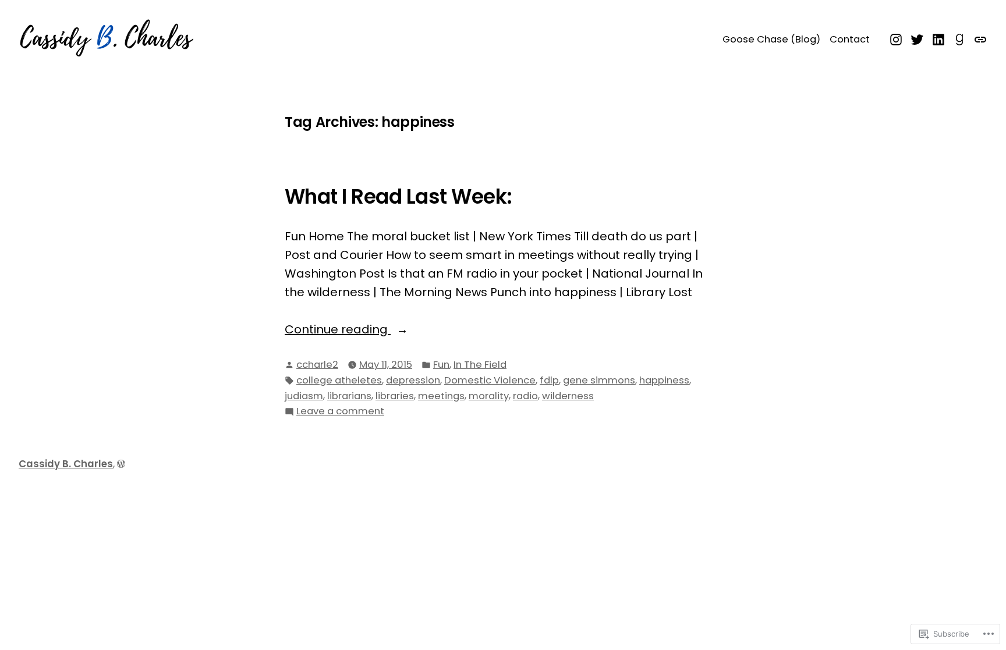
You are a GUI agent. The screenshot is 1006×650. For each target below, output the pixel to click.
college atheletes (339, 380)
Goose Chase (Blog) (771, 39)
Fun (441, 364)
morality (489, 396)
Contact (850, 39)
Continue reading (338, 330)
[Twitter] (917, 38)
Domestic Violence (490, 380)
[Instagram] (897, 38)
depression (413, 380)
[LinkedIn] (939, 38)
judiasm (304, 396)
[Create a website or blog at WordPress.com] (121, 464)
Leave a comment (340, 412)
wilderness (568, 396)
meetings (441, 396)
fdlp (549, 380)
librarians (349, 396)
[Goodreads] (959, 38)
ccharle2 (317, 364)
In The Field (480, 364)
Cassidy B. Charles (66, 464)
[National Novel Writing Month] (978, 38)
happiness (664, 380)
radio (525, 396)
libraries (395, 396)
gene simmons (599, 380)
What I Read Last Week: (398, 197)
